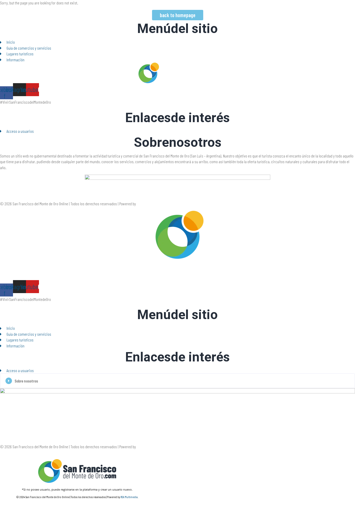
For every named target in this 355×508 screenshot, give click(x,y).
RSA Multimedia (148, 203)
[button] (177, 381)
